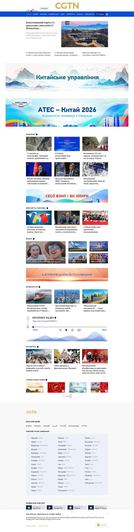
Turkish (90, 472)
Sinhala (90, 453)
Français (46, 426)
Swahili (91, 460)
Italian (63, 453)
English (29, 426)
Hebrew (63, 438)
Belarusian (39, 445)
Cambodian (37, 457)
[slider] (33, 327)
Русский (63, 426)
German (37, 483)
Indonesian (67, 449)
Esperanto (39, 472)
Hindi (62, 442)
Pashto (90, 438)
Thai (88, 468)
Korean (63, 460)
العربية (55, 426)
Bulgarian (39, 453)
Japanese (64, 457)
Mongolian (65, 472)
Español (37, 426)
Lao (61, 464)
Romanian (92, 442)
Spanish (91, 457)
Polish (63, 487)
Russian (91, 445)
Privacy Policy (31, 526)
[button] (63, 396)
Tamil (89, 464)
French (37, 479)
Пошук (101, 14)
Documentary (74, 426)
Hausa (36, 490)
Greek (37, 487)
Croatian (38, 460)
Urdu (88, 479)
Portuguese (66, 490)
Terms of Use (43, 526)
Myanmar (66, 475)
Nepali (62, 479)
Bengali (36, 449)
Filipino (37, 475)
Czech (36, 464)
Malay (66, 468)
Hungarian (65, 445)
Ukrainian (92, 475)
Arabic (36, 442)
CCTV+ (84, 426)
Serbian (91, 449)
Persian (63, 483)
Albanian (37, 438)
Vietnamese (93, 483)
